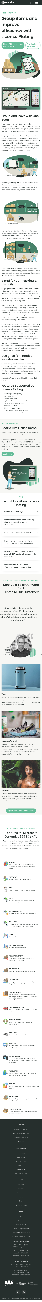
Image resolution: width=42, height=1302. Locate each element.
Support (21, 1220)
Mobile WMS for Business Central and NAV (13, 45)
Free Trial (21, 1165)
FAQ (21, 1216)
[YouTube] (24, 1292)
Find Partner (21, 1169)
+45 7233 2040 (24, 1253)
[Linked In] (18, 1292)
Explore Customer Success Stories (21, 811)
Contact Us (21, 1153)
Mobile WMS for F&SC (21, 1134)
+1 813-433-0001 (23, 1270)
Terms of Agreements (21, 1229)
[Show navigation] (36, 2)
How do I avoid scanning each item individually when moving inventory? (18, 542)
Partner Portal (21, 1224)
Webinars (21, 1193)
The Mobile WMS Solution (32, 45)
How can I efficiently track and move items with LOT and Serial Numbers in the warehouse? (20, 554)
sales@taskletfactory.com (21, 1255)
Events (21, 1197)
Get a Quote (21, 1161)
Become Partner (21, 1173)
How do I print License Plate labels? (17, 533)
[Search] (29, 2)
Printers (21, 1142)
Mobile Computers (21, 1138)
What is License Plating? (13, 512)
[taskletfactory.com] (8, 2)
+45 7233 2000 (23, 1251)
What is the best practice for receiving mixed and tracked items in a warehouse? (19, 522)
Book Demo (7, 454)
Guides (21, 1189)
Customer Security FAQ (21, 1237)
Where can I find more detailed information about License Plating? (18, 566)
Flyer (21, 1201)
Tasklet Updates (21, 1205)
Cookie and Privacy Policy (21, 1233)
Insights (21, 1185)
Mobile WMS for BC (21, 1130)
